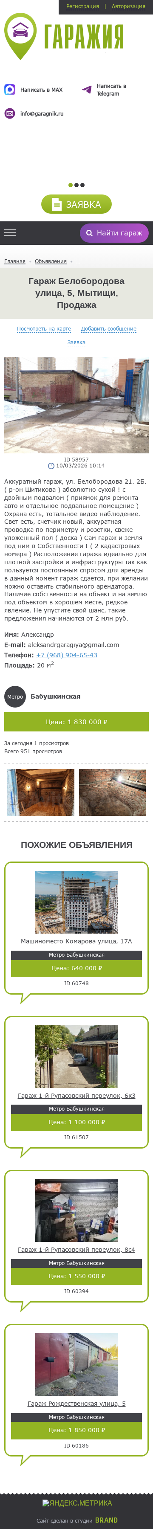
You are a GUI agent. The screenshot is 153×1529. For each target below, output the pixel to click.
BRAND (106, 1520)
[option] (76, 93)
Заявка (76, 342)
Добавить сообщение (108, 328)
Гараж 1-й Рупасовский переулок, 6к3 (77, 1095)
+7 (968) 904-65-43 (66, 655)
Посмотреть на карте (44, 328)
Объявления (51, 261)
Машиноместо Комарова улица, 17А (76, 941)
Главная (15, 261)
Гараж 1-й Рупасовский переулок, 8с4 (76, 1249)
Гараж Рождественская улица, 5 (77, 1403)
